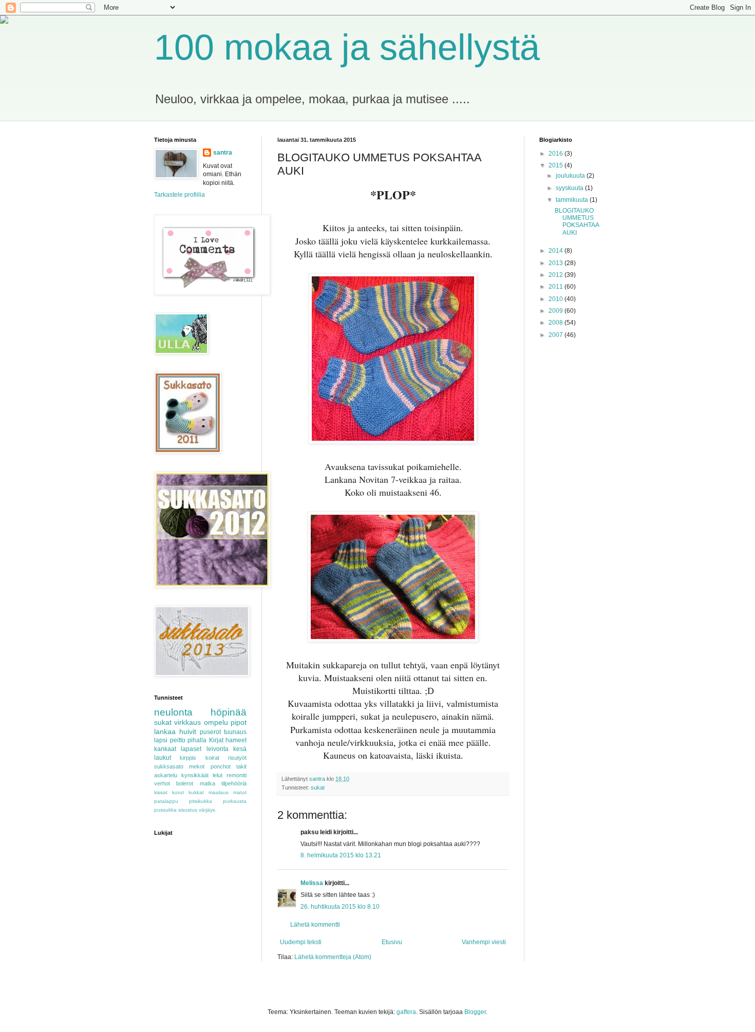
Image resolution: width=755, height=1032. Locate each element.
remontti (236, 775)
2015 (556, 165)
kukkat (196, 792)
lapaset (191, 749)
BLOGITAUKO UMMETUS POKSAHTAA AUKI (577, 221)
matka (207, 783)
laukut (162, 757)
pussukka (165, 810)
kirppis (188, 758)
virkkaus (187, 722)
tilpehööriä (234, 783)
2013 (556, 263)
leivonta (217, 749)
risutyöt (237, 758)
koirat (212, 758)
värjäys (207, 810)
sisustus (187, 810)
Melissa (311, 883)
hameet (236, 740)
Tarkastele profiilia (179, 194)
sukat (318, 787)
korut (178, 792)
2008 (556, 322)
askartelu (165, 775)
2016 (556, 153)
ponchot (221, 766)
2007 (556, 335)
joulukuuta (571, 175)
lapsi (160, 740)
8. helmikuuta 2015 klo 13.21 (340, 855)
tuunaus (235, 732)
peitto (177, 740)
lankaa (165, 731)
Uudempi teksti (301, 942)
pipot (239, 722)
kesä (240, 749)
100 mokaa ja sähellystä (347, 47)
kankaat (165, 749)
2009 (556, 310)
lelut (217, 775)
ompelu (216, 722)
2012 (556, 274)
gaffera (406, 1012)
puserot (210, 732)
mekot (196, 766)
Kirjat (216, 740)
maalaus (219, 792)
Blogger (475, 1012)
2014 (556, 250)
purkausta (235, 801)
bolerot (184, 783)
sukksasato (168, 766)
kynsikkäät (195, 775)
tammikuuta (573, 199)
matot (240, 792)
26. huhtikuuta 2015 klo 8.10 (340, 906)
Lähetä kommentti (315, 924)
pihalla (196, 740)
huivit (187, 731)
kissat (160, 792)
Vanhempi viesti (484, 942)
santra (222, 152)
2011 (556, 286)
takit (241, 766)
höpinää (229, 712)
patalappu (166, 801)
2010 (556, 299)
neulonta (173, 712)
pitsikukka (200, 801)
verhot (162, 783)
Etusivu (392, 942)
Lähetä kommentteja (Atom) (332, 957)
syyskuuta (570, 188)
